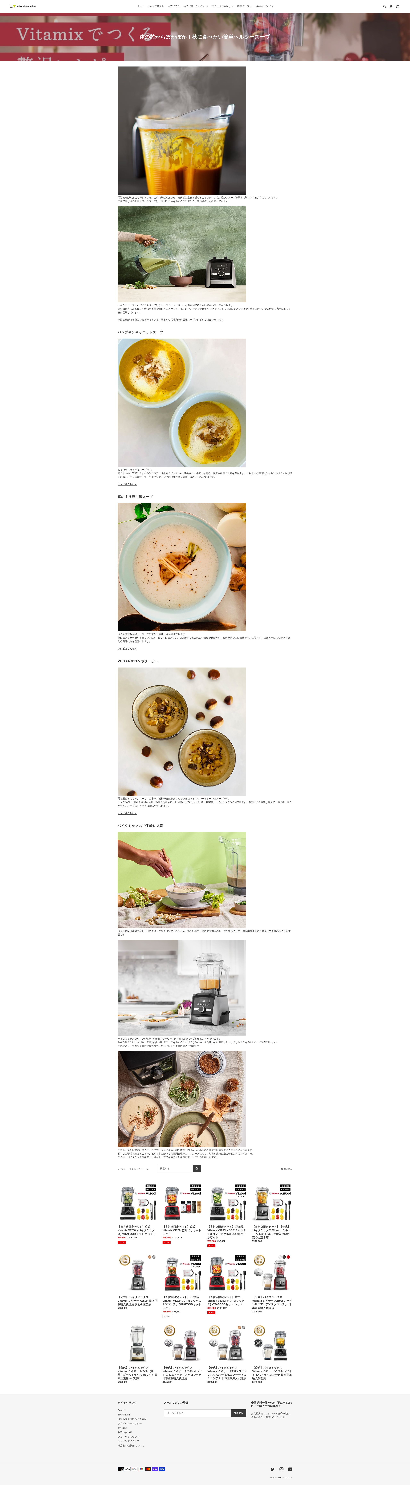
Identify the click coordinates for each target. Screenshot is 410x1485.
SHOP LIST (124, 1414)
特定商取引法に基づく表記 (132, 1419)
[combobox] (175, 1168)
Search (121, 1410)
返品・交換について (128, 1436)
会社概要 (122, 1428)
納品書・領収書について (131, 1445)
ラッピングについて (128, 1441)
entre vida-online (285, 1478)
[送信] (197, 1168)
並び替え (121, 1169)
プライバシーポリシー (130, 1423)
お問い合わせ (125, 1432)
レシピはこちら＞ (127, 484)
